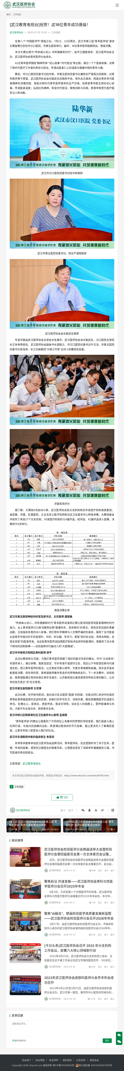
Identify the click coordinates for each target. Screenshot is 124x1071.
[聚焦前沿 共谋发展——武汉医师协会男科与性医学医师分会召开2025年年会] (25, 889)
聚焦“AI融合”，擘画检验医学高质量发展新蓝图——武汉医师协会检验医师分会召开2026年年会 (79, 916)
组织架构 (67, 1060)
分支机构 (80, 1060)
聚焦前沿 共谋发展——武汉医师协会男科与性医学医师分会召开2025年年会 (78, 884)
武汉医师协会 (16, 32)
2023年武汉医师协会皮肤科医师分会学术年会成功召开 (79, 980)
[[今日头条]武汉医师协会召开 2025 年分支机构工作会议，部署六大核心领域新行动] (25, 953)
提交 (107, 1040)
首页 (8, 14)
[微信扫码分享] (83, 810)
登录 (14, 1040)
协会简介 (26, 1060)
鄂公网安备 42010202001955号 (95, 1065)
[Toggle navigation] (117, 5)
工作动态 (55, 32)
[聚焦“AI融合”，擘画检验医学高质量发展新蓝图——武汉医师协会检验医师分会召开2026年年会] (25, 921)
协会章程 (40, 1060)
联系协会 (94, 1060)
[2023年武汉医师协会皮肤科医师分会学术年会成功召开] (25, 985)
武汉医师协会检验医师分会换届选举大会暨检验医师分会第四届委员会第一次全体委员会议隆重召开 (78, 851)
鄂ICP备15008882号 (63, 1065)
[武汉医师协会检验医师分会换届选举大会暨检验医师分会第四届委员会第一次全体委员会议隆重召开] (25, 857)
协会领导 (53, 1060)
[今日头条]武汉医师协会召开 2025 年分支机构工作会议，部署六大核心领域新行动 (77, 948)
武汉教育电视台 (32, 763)
